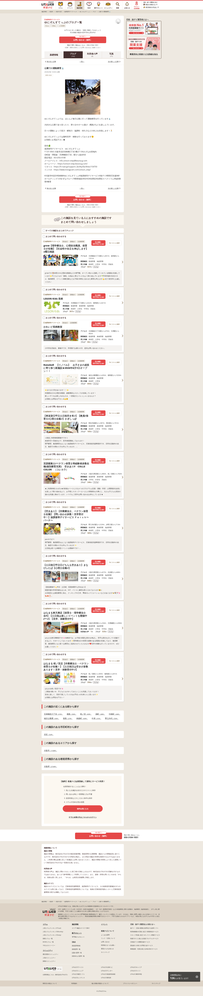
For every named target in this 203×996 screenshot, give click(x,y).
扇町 (99, 714)
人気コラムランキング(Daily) (52, 935)
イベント (104, 924)
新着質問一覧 (76, 949)
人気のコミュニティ (49, 958)
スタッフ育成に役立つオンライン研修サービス (145, 935)
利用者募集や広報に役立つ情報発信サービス (144, 932)
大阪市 (50, 750)
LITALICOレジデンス (78, 978)
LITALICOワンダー (107, 971)
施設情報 (75, 924)
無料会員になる (82, 809)
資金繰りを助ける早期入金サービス (141, 945)
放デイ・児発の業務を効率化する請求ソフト (144, 928)
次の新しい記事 (113, 61)
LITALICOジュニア (77, 971)
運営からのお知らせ (107, 949)
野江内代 (111, 718)
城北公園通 (51, 718)
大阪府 (50, 766)
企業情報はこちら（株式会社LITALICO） (55, 975)
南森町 (81, 718)
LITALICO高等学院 (136, 974)
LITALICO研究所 (106, 978)
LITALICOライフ (135, 971)
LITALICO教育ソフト (78, 974)
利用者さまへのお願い (108, 945)
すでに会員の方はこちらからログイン (83, 817)
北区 (48, 734)
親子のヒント (77, 933)
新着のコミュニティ (49, 961)
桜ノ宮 (85, 714)
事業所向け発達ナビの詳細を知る (144, 54)
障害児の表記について (50, 983)
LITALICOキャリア (136, 967)
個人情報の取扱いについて (100, 983)
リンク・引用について (108, 938)
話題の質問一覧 (77, 953)
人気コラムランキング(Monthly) (53, 932)
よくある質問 (105, 935)
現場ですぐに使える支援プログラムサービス (144, 939)
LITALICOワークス (77, 967)
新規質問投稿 (76, 946)
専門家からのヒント (78, 937)
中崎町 (114, 714)
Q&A (74, 942)
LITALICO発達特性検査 (108, 974)
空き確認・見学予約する (98, 243)
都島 (71, 714)
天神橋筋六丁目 (53, 714)
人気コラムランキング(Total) (52, 928)
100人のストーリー (49, 945)
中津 (96, 718)
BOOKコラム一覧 (48, 942)
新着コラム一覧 (48, 939)
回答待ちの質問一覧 (78, 956)
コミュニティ (48, 950)
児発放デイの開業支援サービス (140, 942)
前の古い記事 (51, 61)
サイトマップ (105, 952)
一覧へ (82, 61)
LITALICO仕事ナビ (107, 967)
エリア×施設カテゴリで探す (81, 928)
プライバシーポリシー (130, 983)
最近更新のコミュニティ (50, 954)
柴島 (67, 718)
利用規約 (74, 983)
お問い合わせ (105, 942)
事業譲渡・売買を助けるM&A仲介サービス (144, 949)
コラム (45, 924)
